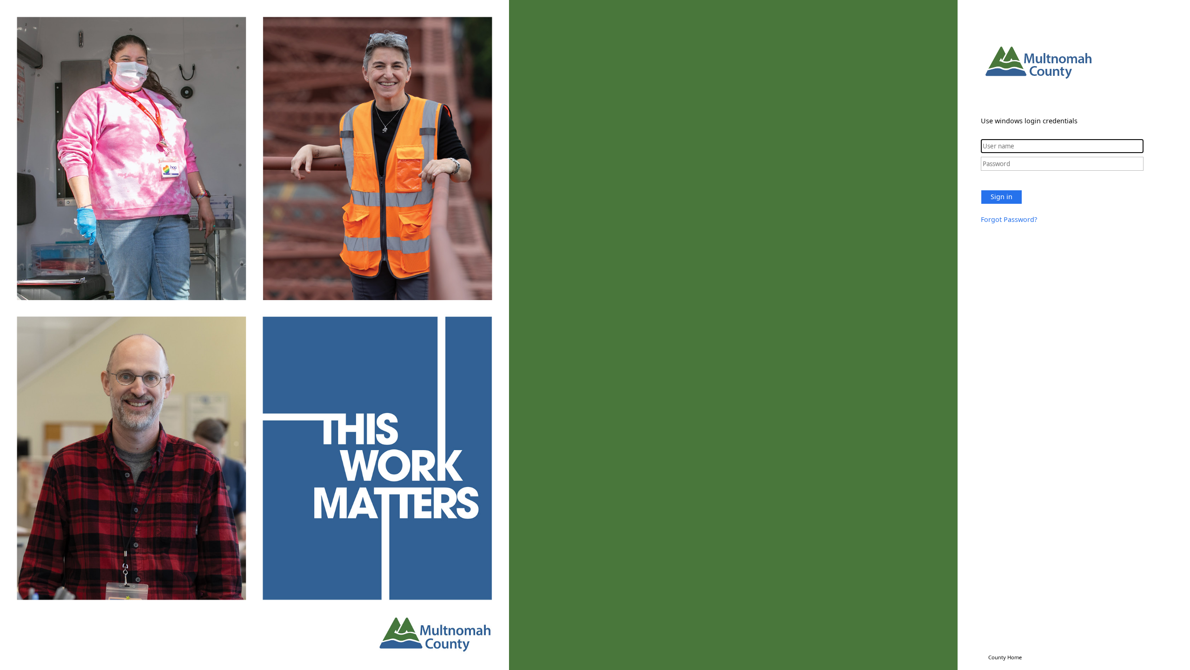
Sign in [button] (1001, 196)
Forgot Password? (1009, 219)
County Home (1005, 657)
